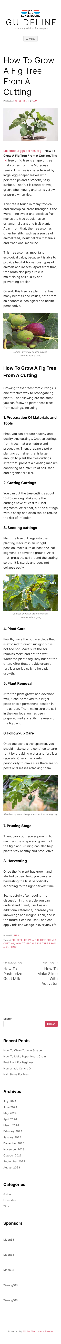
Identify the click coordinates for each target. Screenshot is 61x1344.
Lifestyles (9, 1200)
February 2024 (12, 1131)
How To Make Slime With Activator (47, 973)
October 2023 (12, 1155)
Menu (32, 38)
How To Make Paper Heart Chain (24, 1056)
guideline (31, 22)
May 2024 (9, 1113)
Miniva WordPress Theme (38, 1331)
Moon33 (8, 1239)
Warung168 (10, 1285)
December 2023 (13, 1143)
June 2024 (10, 1107)
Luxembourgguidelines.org (22, 151)
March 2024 (11, 1125)
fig (5, 160)
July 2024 (9, 1101)
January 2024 (12, 1137)
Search (7, 1018)
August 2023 (11, 1167)
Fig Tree (17, 940)
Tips (16, 935)
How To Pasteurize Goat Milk (13, 971)
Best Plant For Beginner (18, 1062)
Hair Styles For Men (15, 1074)
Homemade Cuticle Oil (17, 1068)
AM (35, 101)
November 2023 (13, 1149)
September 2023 (14, 1161)
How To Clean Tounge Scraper (23, 1050)
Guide (7, 1194)
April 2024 (10, 1119)
